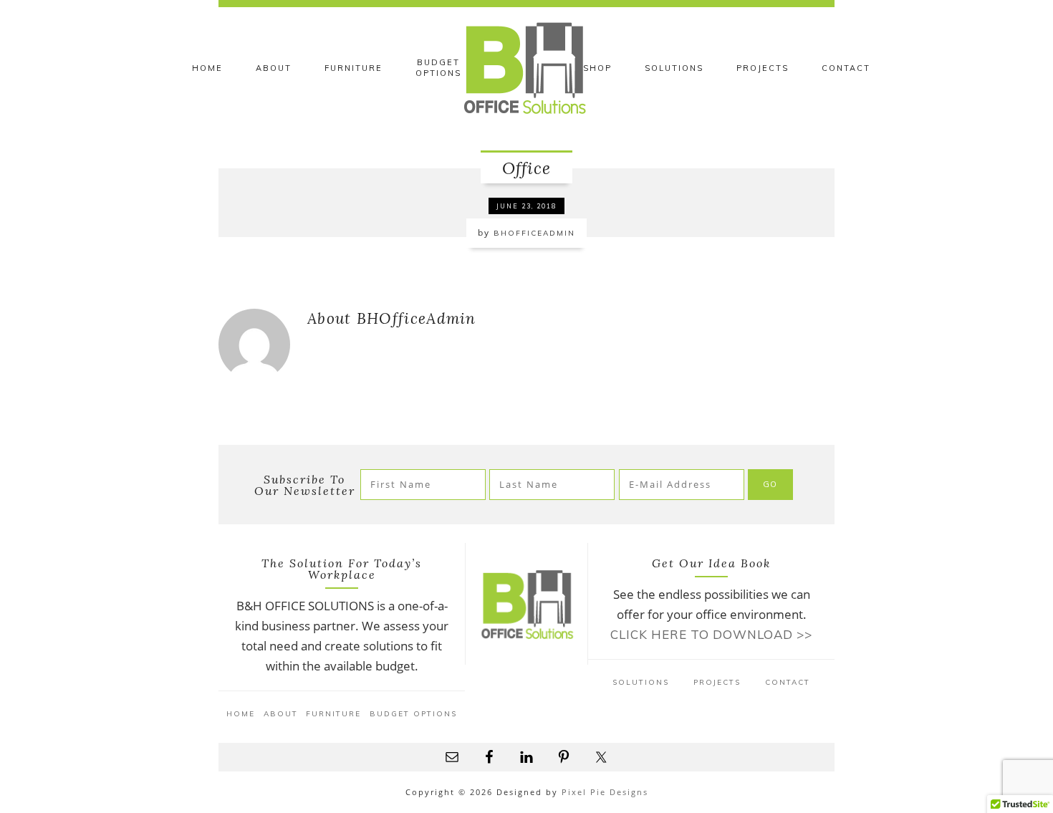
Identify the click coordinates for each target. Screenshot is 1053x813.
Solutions (640, 682)
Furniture (333, 713)
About (281, 713)
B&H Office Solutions (526, 68)
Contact (787, 682)
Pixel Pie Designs (605, 791)
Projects (717, 682)
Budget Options (413, 713)
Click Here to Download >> (711, 634)
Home (240, 713)
